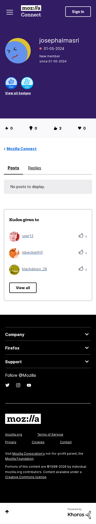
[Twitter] (7, 385)
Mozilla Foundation (19, 459)
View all (23, 288)
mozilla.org (13, 434)
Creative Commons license (25, 477)
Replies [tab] (34, 167)
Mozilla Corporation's (28, 453)
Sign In (78, 11)
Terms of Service (50, 434)
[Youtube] (29, 385)
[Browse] (9, 12)
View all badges (18, 93)
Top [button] (7, 511)
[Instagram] (18, 385)
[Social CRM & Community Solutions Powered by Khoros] (79, 513)
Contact (66, 442)
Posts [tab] (13, 167)
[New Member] (27, 83)
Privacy (10, 442)
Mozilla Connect (31, 11)
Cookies (38, 442)
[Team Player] (11, 83)
